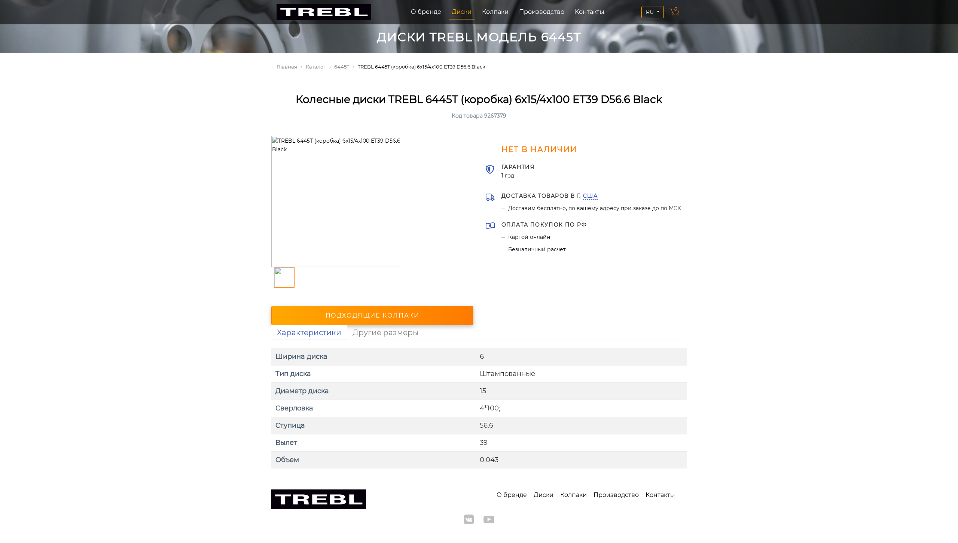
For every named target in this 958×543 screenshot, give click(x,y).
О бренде (426, 11)
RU (650, 12)
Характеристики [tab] (309, 332)
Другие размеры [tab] (386, 332)
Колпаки (495, 11)
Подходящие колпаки (372, 315)
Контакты (589, 11)
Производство (541, 11)
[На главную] (324, 12)
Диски (462, 11)
